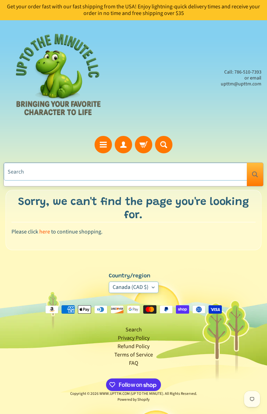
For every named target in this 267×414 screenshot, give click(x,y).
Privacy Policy (133, 338)
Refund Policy (133, 346)
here (44, 232)
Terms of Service (133, 355)
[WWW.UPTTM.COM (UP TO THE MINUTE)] (58, 78)
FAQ (133, 363)
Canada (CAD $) (130, 287)
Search (134, 330)
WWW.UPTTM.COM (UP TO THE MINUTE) (131, 393)
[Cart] (143, 144)
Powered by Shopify (133, 399)
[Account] (123, 144)
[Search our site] (163, 144)
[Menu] (103, 144)
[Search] (255, 174)
